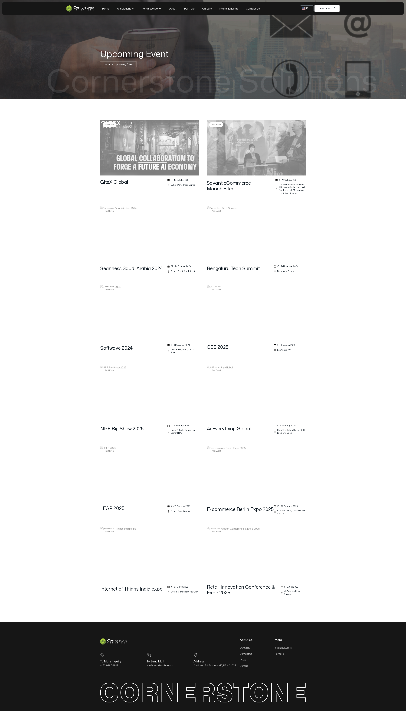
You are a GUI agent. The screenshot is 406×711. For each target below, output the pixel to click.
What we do (150, 8)
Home (105, 8)
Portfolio (189, 8)
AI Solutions (124, 8)
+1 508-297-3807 (109, 665)
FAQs (243, 659)
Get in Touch (325, 8)
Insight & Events (228, 8)
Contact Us (253, 8)
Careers (207, 8)
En (307, 8)
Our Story (245, 647)
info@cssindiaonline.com (160, 665)
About (173, 8)
